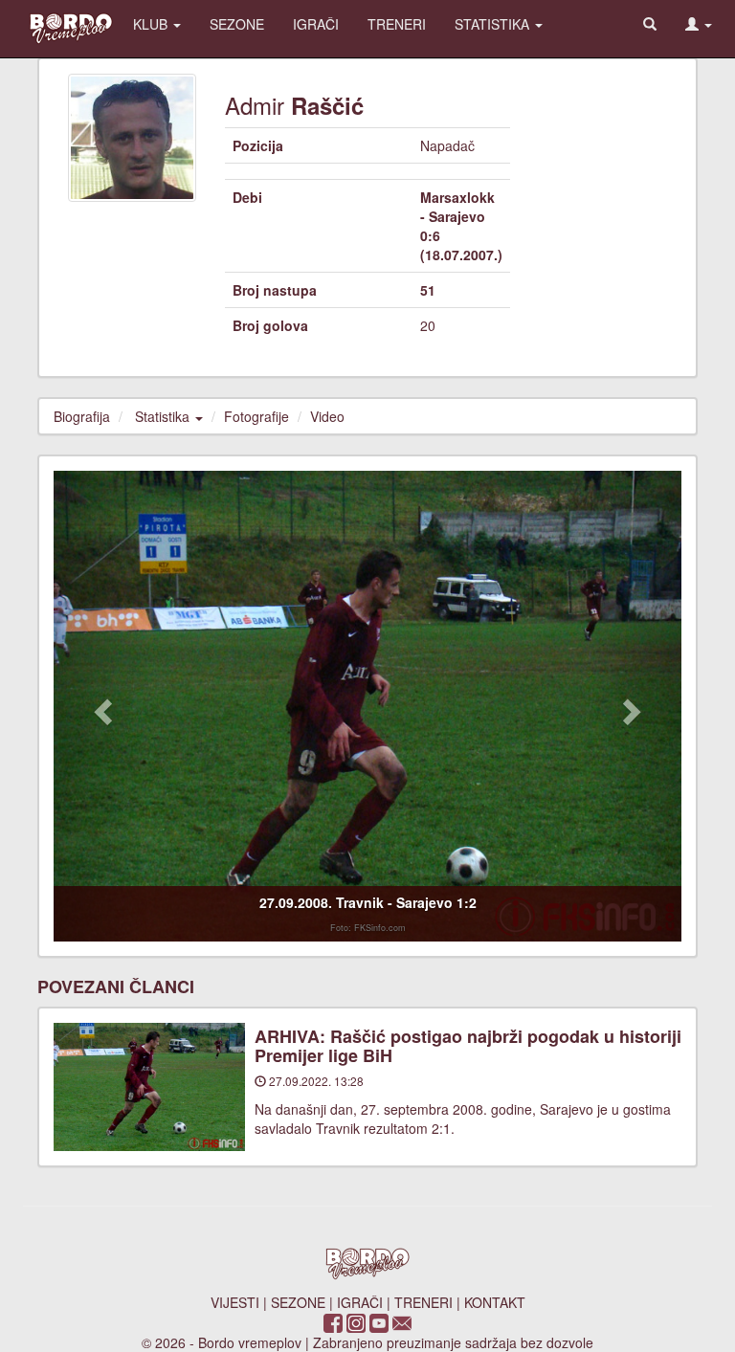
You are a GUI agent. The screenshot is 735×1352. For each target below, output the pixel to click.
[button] (698, 24)
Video (327, 416)
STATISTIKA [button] (494, 23)
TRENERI (397, 23)
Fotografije (256, 416)
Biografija (82, 416)
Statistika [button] (164, 416)
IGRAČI (316, 23)
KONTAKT (494, 1302)
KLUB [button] (152, 23)
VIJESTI (235, 1302)
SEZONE (237, 23)
